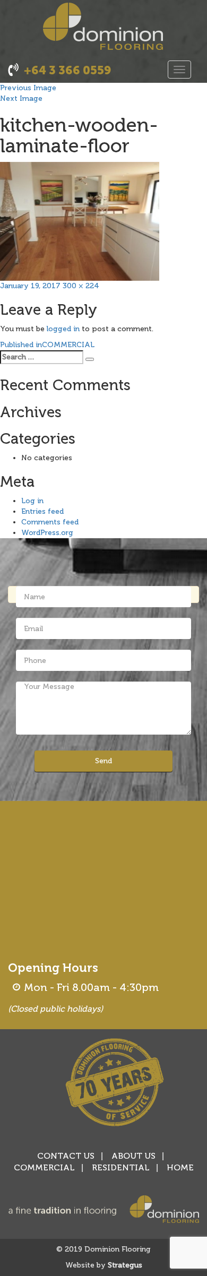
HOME (180, 1167)
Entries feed (42, 511)
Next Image (21, 98)
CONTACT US (65, 1156)
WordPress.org (47, 532)
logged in (63, 328)
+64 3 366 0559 (67, 70)
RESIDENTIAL (121, 1167)
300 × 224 (81, 285)
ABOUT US (133, 1156)
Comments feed (50, 522)
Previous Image (28, 87)
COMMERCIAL (44, 1167)
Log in (32, 500)
